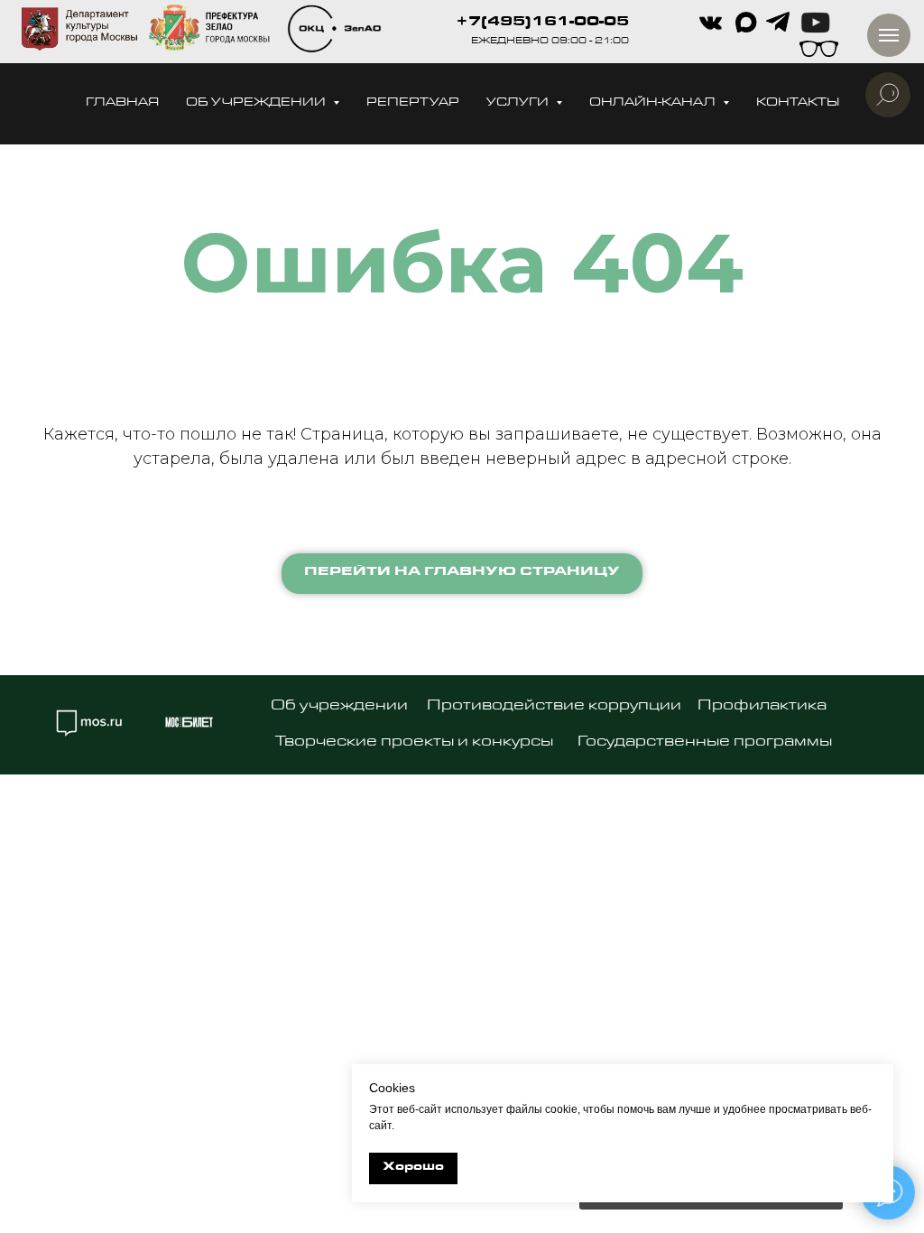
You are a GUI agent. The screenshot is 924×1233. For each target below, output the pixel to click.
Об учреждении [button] (257, 103)
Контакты (797, 103)
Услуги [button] (518, 103)
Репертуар (412, 103)
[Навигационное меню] (889, 35)
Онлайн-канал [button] (653, 103)
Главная (122, 103)
